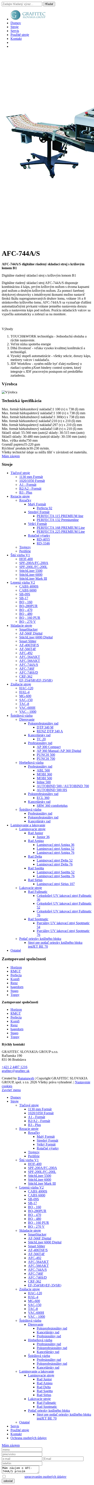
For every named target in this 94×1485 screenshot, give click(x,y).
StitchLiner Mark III (33, 578)
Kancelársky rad (39, 735)
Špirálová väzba (21, 715)
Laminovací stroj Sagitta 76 (56, 876)
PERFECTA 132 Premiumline (58, 520)
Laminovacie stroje (32, 829)
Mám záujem (11, 456)
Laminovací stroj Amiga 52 (55, 848)
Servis (14, 31)
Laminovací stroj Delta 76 (55, 864)
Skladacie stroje (21, 625)
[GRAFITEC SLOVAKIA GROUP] (28, 19)
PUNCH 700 (46, 758)
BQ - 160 (25, 602)
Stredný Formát (38, 512)
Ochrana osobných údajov (28, 1438)
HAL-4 (24, 692)
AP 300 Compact (49, 747)
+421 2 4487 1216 (14, 1067)
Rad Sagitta (36, 868)
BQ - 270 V (27, 621)
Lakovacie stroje (30, 888)
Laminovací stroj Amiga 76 (55, 852)
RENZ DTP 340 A (50, 731)
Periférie (25, 551)
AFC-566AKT (29, 661)
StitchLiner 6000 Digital (36, 637)
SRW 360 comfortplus (52, 805)
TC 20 (41, 739)
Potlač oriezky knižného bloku (40, 938)
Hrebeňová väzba (31, 762)
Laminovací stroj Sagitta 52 (56, 872)
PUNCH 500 (46, 755)
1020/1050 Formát (32, 481)
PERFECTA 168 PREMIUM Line (61, 528)
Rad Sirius (35, 880)
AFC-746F (27, 668)
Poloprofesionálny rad (43, 723)
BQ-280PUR (28, 606)
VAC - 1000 (27, 711)
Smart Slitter (27, 641)
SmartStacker (28, 629)
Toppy (14, 995)
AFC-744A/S (28, 664)
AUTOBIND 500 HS (52, 790)
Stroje (14, 27)
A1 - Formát (27, 484)
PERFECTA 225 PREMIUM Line (61, 531)
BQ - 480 (25, 614)
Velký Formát (37, 524)
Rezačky (25, 500)
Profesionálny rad (40, 743)
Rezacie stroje (20, 496)
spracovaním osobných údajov (45, 1476)
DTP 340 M (45, 727)
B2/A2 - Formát (30, 488)
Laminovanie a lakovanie (27, 825)
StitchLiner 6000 (30, 574)
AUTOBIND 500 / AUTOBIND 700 (63, 786)
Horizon (16, 967)
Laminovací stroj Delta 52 (55, 860)
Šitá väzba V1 (20, 555)
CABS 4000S (28, 586)
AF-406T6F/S (29, 645)
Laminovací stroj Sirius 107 (56, 884)
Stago (14, 991)
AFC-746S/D (28, 672)
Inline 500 (44, 782)
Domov (15, 23)
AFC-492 (26, 653)
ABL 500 (43, 770)
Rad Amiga (36, 841)
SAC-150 (26, 700)
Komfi (14, 979)
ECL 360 (43, 798)
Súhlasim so (36, 1476)
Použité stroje (19, 35)
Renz (14, 983)
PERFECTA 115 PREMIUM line (60, 516)
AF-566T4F (27, 649)
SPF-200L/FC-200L (33, 567)
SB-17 (23, 598)
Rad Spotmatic (38, 919)
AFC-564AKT (29, 657)
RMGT (15, 971)
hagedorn (16, 987)
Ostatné (15, 950)
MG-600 (25, 696)
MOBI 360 (44, 774)
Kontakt (16, 38)
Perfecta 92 (44, 508)
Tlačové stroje (20, 473)
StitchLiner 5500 (30, 571)
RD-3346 (43, 543)
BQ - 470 (25, 610)
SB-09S (24, 594)
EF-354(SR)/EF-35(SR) (35, 680)
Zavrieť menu (11, 1090)
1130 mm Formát (31, 477)
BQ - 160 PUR (29, 618)
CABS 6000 (28, 590)
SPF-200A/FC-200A (33, 563)
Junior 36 (43, 837)
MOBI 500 (44, 778)
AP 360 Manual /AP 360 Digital (59, 751)
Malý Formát (37, 504)
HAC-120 (26, 688)
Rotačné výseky (39, 535)
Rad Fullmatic (37, 892)
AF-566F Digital (30, 633)
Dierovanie (27, 719)
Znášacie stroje (20, 684)
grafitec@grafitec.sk (16, 1071)
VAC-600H (27, 708)
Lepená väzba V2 (22, 582)
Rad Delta (35, 856)
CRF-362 (25, 676)
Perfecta (16, 975)
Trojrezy (25, 547)
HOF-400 (26, 559)
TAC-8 (24, 704)
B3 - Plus (25, 492)
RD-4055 (43, 539)
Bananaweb (26, 1078)
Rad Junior (35, 833)
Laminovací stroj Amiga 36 (55, 845)
